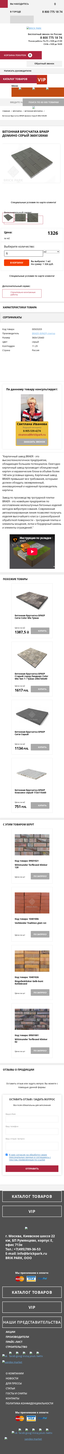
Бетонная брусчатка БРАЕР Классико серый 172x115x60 (30, 791)
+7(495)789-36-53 (27, 1249)
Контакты (12, 1398)
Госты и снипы (16, 1393)
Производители (17, 1337)
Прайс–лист (14, 1342)
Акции (10, 1332)
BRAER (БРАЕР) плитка (43, 333)
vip (42, 79)
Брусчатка (17, 111)
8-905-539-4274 (32, 431)
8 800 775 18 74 (52, 12)
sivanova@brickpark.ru (32, 434)
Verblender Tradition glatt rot (30, 923)
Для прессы (14, 1383)
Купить (42, 630)
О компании (15, 1373)
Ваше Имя (11, 1114)
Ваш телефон (12, 1126)
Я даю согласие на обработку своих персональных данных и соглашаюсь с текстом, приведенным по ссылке (30, 1157)
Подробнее (32, 606)
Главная (6, 111)
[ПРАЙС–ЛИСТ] (51, 96)
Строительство (16, 1347)
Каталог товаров (32, 1196)
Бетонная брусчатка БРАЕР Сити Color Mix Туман (30, 616)
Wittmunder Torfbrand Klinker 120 (31, 866)
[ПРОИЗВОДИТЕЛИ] (37, 96)
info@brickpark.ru (32, 1253)
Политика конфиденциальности (29, 1403)
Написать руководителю (17, 70)
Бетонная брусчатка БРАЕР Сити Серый (30, 733)
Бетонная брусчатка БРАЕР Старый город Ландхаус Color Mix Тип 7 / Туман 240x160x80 (31, 676)
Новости (12, 1378)
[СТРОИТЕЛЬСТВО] (37, 115)
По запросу (40, 876)
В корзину (16, 262)
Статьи (10, 1388)
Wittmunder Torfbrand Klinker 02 (31, 1040)
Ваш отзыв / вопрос (15, 1138)
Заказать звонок (34, 441)
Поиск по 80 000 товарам (44, 102)
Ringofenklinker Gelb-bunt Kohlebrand (29, 982)
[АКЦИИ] (24, 96)
